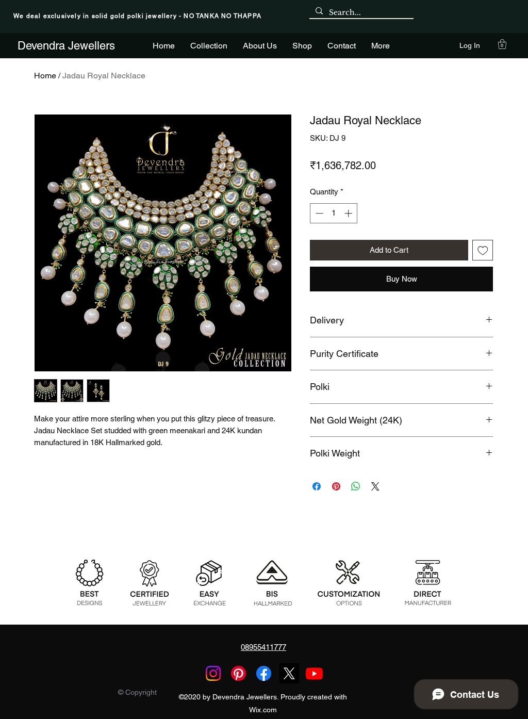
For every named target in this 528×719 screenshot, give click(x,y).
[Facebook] (264, 673)
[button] (502, 44)
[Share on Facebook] (316, 486)
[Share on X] (375, 486)
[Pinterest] (238, 673)
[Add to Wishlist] (482, 250)
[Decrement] (318, 213)
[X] (289, 673)
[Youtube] (314, 673)
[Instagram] (213, 673)
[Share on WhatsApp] (356, 486)
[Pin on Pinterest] (336, 486)
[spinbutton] (333, 213)
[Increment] (349, 213)
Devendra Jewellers (66, 45)
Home (45, 75)
